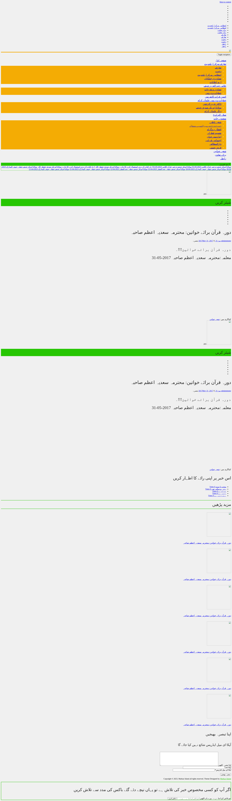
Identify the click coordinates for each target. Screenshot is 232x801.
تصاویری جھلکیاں (212, 78)
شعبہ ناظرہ (215, 122)
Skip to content (225, 2)
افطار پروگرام (214, 129)
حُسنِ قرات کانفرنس (215, 96)
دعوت (223, 39)
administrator (226, 241)
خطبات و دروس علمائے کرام (212, 100)
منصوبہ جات (220, 118)
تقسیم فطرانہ (214, 133)
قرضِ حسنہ (215, 147)
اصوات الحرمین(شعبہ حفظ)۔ (205, 125)
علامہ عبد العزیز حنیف (215, 85)
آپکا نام (228, 767)
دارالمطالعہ (215, 144)
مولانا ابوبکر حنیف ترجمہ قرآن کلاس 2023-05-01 (211, 167)
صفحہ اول (221, 60)
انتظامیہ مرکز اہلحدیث (216, 26)
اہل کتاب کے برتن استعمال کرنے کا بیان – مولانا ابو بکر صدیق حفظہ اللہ (123, 167)
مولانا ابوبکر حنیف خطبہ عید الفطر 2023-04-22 (166, 169)
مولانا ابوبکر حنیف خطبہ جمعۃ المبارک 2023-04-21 (90, 169)
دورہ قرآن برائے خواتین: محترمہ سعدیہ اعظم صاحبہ (207, 543)
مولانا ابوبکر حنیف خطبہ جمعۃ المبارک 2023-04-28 (206, 169)
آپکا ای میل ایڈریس (223, 770)
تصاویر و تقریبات (212, 89)
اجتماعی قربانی (213, 140)
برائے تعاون (222, 30)
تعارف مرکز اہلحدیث (215, 64)
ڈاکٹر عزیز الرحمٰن (212, 104)
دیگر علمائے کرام (212, 111)
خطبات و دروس (213, 93)
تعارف (223, 35)
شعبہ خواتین (220, 151)
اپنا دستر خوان (214, 136)
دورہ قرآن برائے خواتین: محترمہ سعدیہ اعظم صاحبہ (207, 724)
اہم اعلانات (215, 82)
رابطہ (223, 44)
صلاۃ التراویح (219, 115)
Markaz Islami (225, 779)
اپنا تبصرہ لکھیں (224, 765)
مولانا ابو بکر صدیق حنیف (208, 107)
